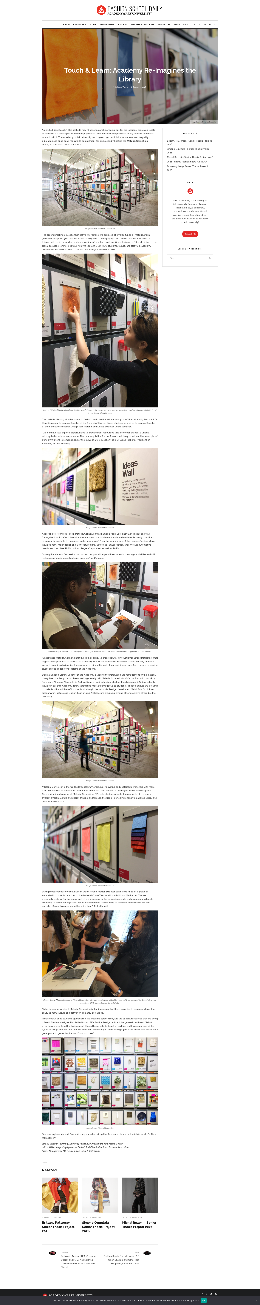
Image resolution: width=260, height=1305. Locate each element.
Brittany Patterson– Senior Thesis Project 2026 (58, 1227)
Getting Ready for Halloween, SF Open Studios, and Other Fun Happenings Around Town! (121, 1258)
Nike (61, 548)
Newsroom (164, 24)
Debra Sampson (123, 426)
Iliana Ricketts (123, 891)
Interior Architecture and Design (59, 693)
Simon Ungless (115, 423)
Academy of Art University (77, 137)
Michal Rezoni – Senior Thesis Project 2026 (139, 1225)
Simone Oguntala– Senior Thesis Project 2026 (98, 1227)
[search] (210, 258)
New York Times (65, 533)
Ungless (99, 558)
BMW (116, 548)
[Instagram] (205, 24)
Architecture (97, 693)
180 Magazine (107, 24)
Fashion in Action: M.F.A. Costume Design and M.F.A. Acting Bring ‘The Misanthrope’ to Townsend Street (78, 1260)
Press (176, 24)
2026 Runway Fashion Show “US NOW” (187, 161)
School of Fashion (73, 24)
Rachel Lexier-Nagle (117, 790)
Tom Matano (85, 426)
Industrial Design (107, 689)
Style (93, 24)
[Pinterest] (210, 24)
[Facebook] (194, 24)
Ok (203, 1300)
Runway (122, 24)
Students (45, 1217)
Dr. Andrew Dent (83, 682)
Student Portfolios (142, 24)
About (187, 24)
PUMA (68, 548)
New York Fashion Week (76, 891)
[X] (200, 24)
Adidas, (76, 548)
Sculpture (148, 689)
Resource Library (119, 436)
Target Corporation (91, 548)
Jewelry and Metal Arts (130, 689)
